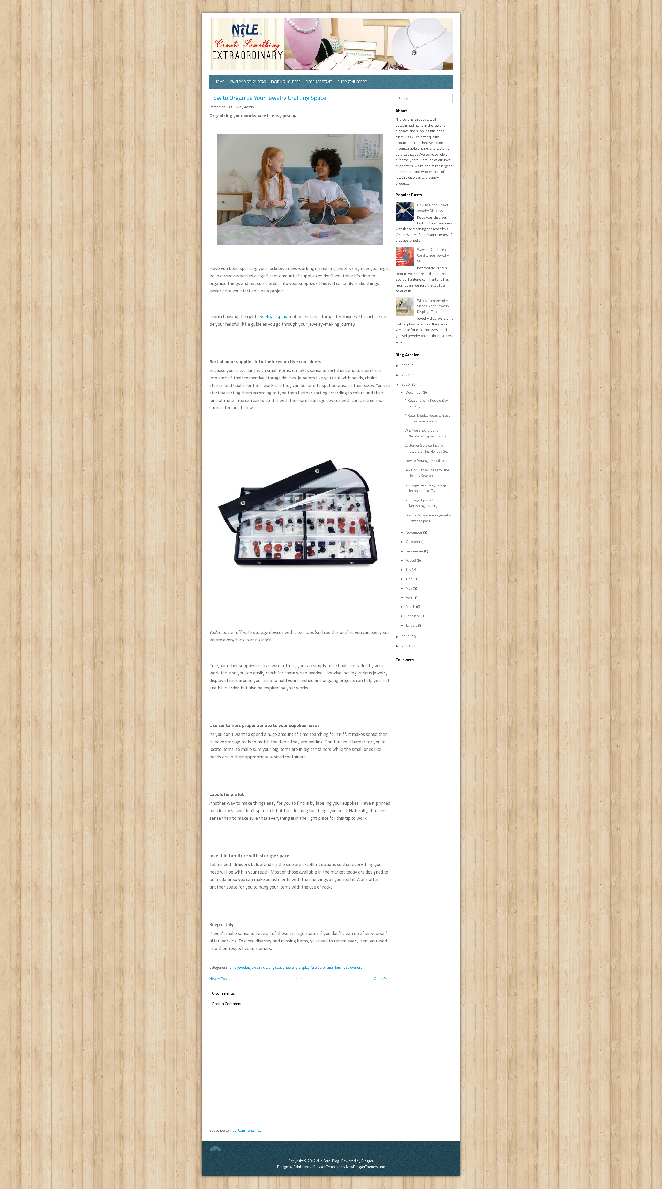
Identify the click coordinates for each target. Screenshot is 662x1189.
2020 (405, 384)
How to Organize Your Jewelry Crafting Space (267, 97)
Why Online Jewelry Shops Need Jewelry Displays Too (433, 305)
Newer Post (218, 978)
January (412, 625)
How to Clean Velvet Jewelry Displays (432, 207)
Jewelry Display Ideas (247, 81)
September (415, 551)
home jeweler (238, 967)
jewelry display (272, 316)
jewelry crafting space (267, 967)
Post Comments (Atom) (248, 1130)
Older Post (382, 978)
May (409, 588)
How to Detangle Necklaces (426, 460)
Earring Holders (286, 81)
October (412, 541)
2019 (405, 636)
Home (219, 81)
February (413, 616)
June (409, 579)
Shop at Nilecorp (352, 81)
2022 (405, 365)
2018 (405, 646)
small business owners (344, 967)
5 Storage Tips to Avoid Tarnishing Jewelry (422, 502)
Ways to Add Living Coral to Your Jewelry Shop (433, 255)
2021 (405, 375)
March (411, 606)
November (414, 532)
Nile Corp (318, 967)
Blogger (367, 1160)
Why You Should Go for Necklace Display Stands (425, 433)
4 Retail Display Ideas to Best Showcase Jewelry (427, 418)
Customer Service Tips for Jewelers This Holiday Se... (427, 448)
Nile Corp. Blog (328, 1160)
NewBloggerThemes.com (365, 1166)
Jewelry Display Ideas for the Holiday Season (427, 472)
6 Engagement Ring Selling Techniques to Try (425, 487)
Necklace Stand (319, 81)
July (409, 569)
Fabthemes (302, 1166)
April (409, 597)
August (411, 560)
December (414, 392)
